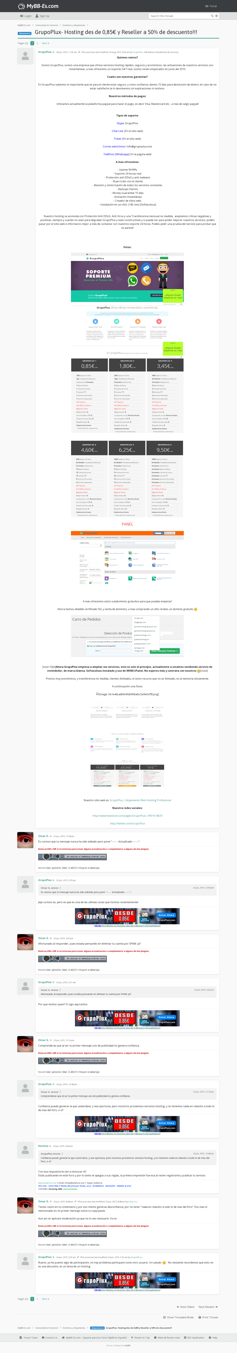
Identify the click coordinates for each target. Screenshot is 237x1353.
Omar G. (132, 1201)
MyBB (127, 1345)
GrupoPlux (138, 52)
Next (45, 43)
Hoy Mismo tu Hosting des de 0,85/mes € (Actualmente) (130, 925)
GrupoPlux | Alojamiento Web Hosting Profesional (140, 800)
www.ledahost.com (47, 1182)
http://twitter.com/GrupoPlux (127, 823)
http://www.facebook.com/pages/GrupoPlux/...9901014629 (127, 815)
